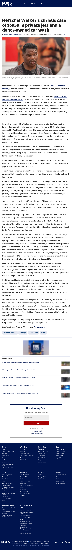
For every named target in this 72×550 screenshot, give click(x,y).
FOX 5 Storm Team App (27, 456)
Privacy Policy (38, 431)
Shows (4, 472)
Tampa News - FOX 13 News (8, 508)
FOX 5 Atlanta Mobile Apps (8, 464)
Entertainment (6, 462)
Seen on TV (23, 477)
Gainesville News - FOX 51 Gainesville (8, 516)
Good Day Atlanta (42, 448)
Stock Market (60, 481)
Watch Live (5, 497)
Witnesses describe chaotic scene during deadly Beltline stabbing (20, 362)
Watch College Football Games (26, 512)
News (43, 333)
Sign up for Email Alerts (26, 485)
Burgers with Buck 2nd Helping (8, 493)
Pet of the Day (42, 458)
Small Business (60, 483)
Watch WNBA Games (26, 531)
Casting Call (41, 453)
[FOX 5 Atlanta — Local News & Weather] (8, 4)
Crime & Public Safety (8, 451)
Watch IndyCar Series (26, 521)
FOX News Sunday (7, 468)
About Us (23, 472)
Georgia (23, 333)
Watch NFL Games (25, 510)
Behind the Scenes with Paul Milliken (8, 488)
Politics (4, 458)
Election (41, 472)
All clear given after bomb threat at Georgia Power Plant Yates (19, 370)
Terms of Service (37, 433)
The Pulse (5, 477)
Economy (58, 477)
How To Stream (24, 475)
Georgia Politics (42, 477)
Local (3, 449)
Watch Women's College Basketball (25, 528)
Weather (23, 447)
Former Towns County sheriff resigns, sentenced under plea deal (20, 393)
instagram (65, 542)
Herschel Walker (35, 34)
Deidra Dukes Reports (8, 491)
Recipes (40, 460)
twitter (62, 542)
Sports (58, 447)
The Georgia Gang (7, 483)
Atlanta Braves (60, 449)
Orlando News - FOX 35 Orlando (9, 512)
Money (58, 472)
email (69, 542)
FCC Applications (25, 493)
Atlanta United (60, 456)
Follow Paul (41, 456)
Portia (4, 481)
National (4, 453)
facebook (59, 542)
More (42, 4)
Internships (23, 489)
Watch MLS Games (25, 533)
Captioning (23, 496)
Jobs (21, 487)
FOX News (26, 34)
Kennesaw (34, 333)
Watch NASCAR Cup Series (25, 518)
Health (4, 460)
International (5, 456)
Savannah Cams (24, 453)
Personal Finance (61, 475)
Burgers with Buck (43, 451)
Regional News (8, 505)
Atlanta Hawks (60, 453)
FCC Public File (24, 491)
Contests (22, 479)
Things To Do (42, 462)
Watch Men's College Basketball (26, 524)
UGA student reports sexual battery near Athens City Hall (18, 385)
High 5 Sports (60, 458)
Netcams (22, 451)
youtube (55, 542)
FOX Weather (24, 460)
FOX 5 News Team (25, 481)
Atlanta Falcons (60, 451)
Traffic (22, 458)
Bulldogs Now (6, 485)
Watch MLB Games (25, 516)
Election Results (42, 479)
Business (58, 479)
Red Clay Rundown (7, 479)
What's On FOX (6, 499)
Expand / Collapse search (69, 3)
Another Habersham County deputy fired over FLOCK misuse (18, 377)
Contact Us (23, 483)
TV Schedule (5, 501)
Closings (22, 449)
